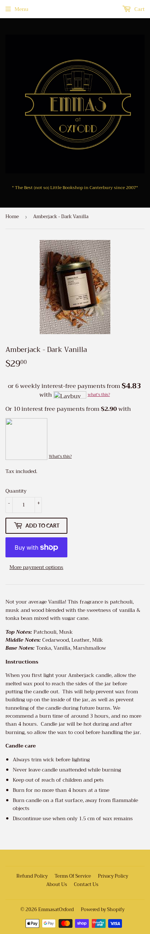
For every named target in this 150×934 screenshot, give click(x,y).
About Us (56, 884)
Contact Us (86, 884)
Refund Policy (32, 876)
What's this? (60, 456)
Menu (21, 9)
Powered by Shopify (103, 909)
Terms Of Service (73, 876)
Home (12, 216)
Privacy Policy (113, 876)
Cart (139, 9)
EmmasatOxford (56, 909)
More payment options (36, 567)
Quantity (16, 491)
